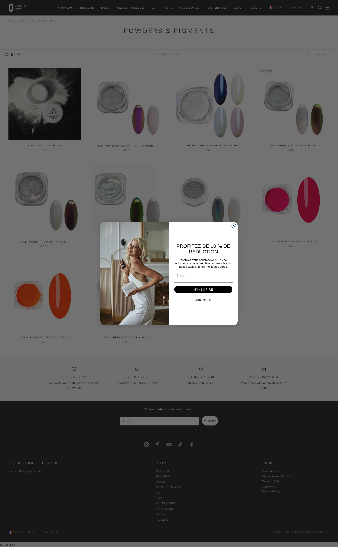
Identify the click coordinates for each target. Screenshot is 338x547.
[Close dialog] (234, 226)
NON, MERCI (203, 300)
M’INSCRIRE (203, 289)
